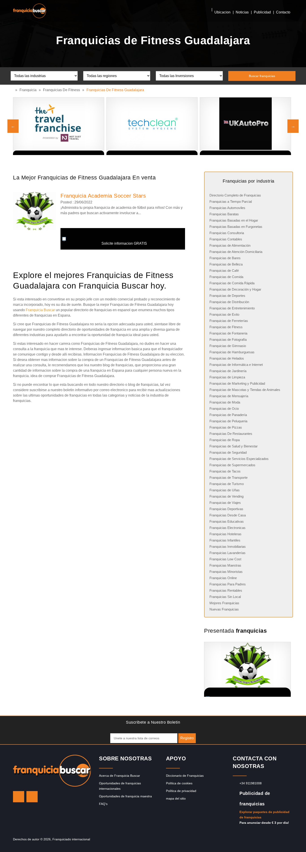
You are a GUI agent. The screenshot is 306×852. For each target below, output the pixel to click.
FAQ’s (103, 804)
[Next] (293, 126)
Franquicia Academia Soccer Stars (103, 196)
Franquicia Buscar (40, 310)
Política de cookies (179, 783)
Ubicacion (222, 12)
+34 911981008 (250, 783)
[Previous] (13, 126)
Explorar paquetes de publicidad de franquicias (264, 814)
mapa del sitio (176, 798)
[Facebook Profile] (32, 796)
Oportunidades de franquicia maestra (125, 796)
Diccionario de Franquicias (185, 775)
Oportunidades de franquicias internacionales (120, 785)
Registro (187, 738)
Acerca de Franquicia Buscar (119, 775)
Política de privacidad (181, 791)
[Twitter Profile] (18, 796)
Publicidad (262, 12)
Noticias (242, 12)
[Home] (14, 90)
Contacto (283, 12)
